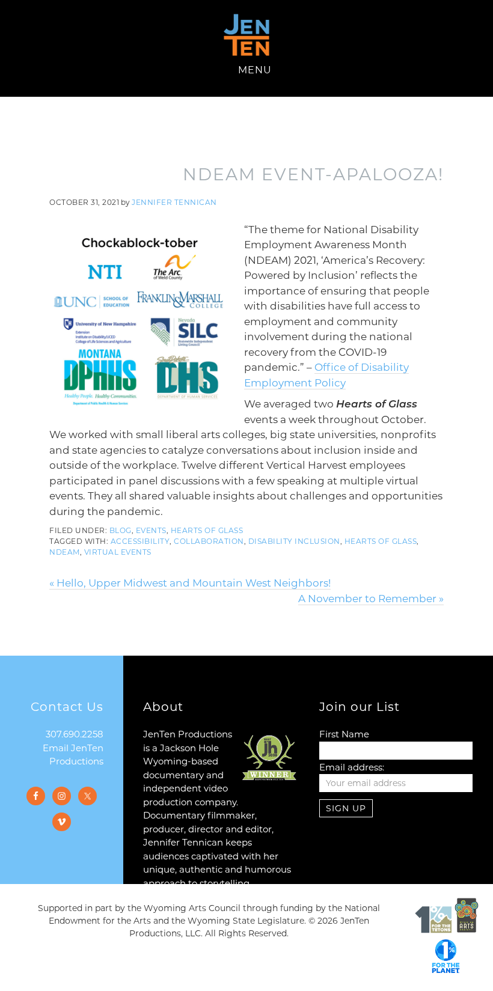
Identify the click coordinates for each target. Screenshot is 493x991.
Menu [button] (255, 70)
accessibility (140, 541)
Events (151, 530)
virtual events (118, 551)
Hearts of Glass (207, 530)
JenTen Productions (246, 35)
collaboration (209, 541)
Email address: (351, 767)
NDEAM (64, 551)
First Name (344, 734)
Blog (120, 530)
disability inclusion (294, 541)
